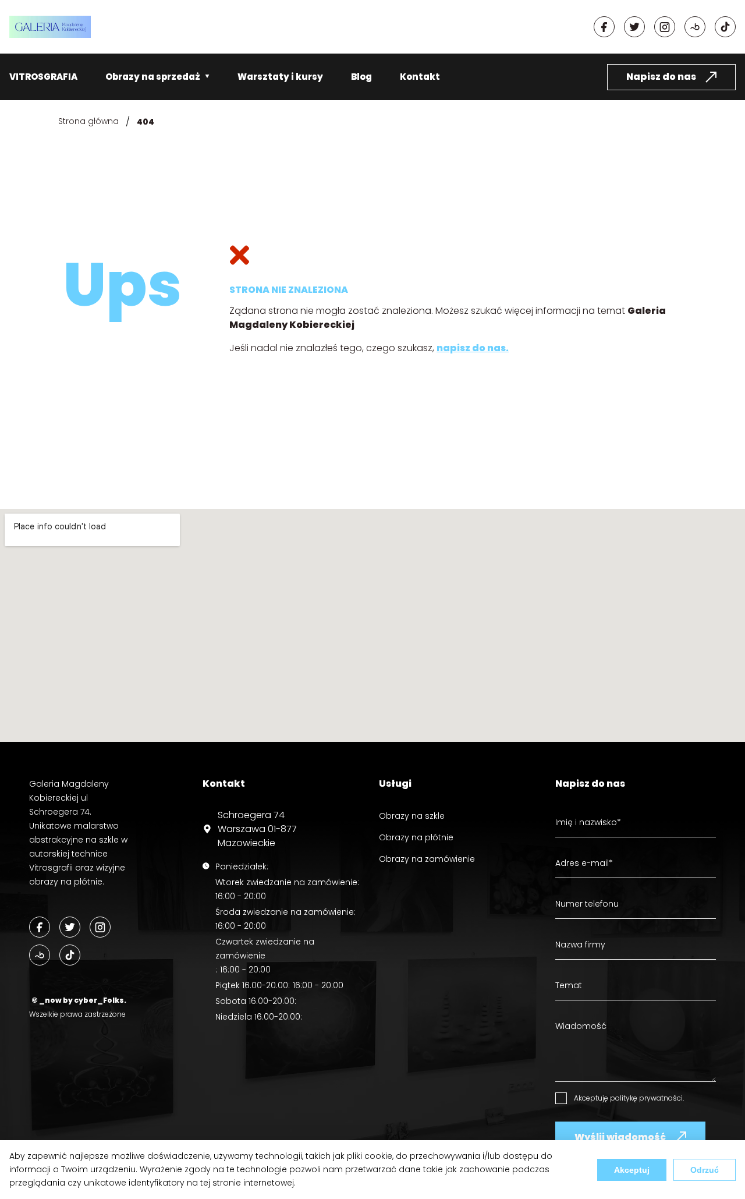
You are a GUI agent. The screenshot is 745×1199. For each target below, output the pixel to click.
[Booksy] (694, 26)
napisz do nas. (473, 348)
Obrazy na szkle (412, 816)
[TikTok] (69, 955)
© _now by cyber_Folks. (77, 1000)
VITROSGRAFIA (43, 76)
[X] (634, 26)
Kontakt (420, 76)
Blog (361, 76)
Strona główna (88, 121)
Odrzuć (704, 1170)
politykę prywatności (646, 1098)
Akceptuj (632, 1170)
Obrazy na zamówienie (427, 859)
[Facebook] (604, 26)
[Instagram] (664, 26)
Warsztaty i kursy (280, 76)
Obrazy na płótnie (416, 837)
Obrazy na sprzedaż (152, 76)
